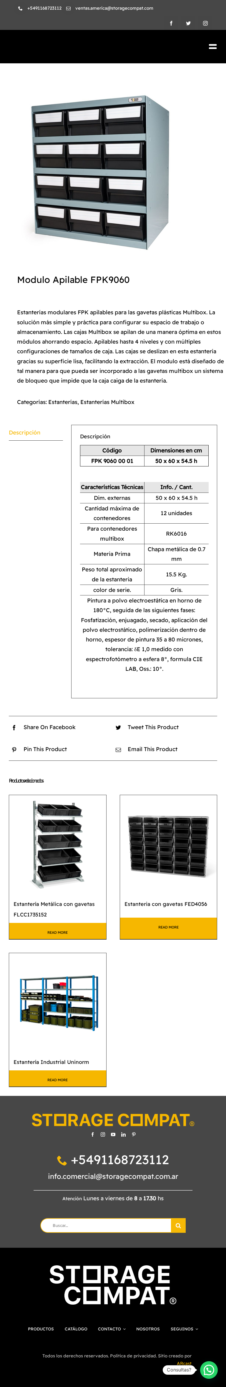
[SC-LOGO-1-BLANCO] (113, 1268)
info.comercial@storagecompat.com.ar (113, 1176)
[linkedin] (123, 1134)
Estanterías (62, 401)
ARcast (184, 1363)
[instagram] (205, 23)
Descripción (24, 432)
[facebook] (171, 23)
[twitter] (188, 23)
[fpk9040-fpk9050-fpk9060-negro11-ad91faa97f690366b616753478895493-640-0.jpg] (113, 166)
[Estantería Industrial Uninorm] (57, 1001)
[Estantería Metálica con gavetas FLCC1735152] (57, 843)
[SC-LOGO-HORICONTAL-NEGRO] (59, 46)
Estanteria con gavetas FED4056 (165, 904)
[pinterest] (134, 1134)
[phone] (20, 8)
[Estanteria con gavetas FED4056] (168, 843)
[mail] (68, 8)
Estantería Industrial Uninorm (51, 1062)
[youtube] (113, 1134)
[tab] (36, 433)
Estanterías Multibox (107, 401)
